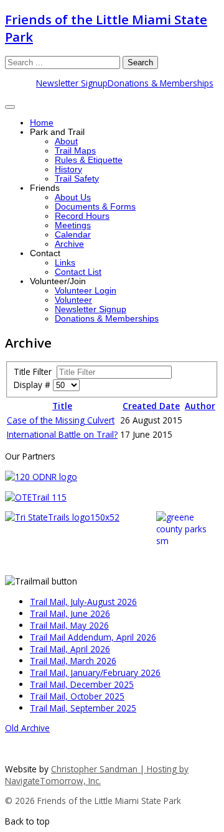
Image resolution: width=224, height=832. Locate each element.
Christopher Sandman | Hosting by (120, 769)
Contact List (78, 272)
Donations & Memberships (160, 83)
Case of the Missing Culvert (60, 420)
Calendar (73, 234)
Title (62, 406)
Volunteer (73, 300)
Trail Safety (77, 178)
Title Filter (35, 371)
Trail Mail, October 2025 (77, 696)
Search (140, 62)
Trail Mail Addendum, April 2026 (93, 637)
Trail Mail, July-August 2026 (83, 602)
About (66, 141)
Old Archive (27, 728)
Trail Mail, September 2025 (83, 708)
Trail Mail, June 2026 (70, 613)
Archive (69, 244)
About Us (73, 197)
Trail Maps (75, 150)
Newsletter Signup (72, 83)
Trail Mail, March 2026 (73, 661)
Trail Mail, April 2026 (70, 649)
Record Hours (82, 216)
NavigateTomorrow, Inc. (53, 781)
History (68, 169)
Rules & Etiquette (89, 160)
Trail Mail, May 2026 (69, 625)
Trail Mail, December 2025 (82, 684)
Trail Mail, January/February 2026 (95, 672)
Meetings (73, 225)
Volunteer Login (85, 290)
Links (65, 262)
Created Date (151, 406)
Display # (33, 385)
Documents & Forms (95, 206)
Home (42, 122)
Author (200, 406)
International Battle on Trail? (62, 434)
